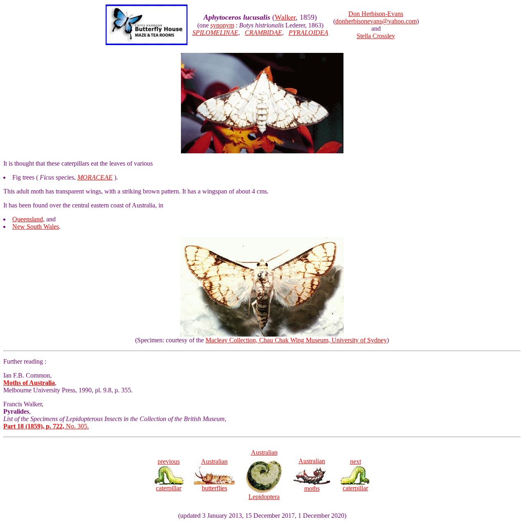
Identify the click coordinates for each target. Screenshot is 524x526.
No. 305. (46, 426)
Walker (285, 17)
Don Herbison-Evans (375, 13)
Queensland (27, 219)
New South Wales (35, 226)
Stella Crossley (376, 35)
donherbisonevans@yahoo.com (376, 21)
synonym (222, 25)
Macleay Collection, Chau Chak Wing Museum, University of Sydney (296, 340)
